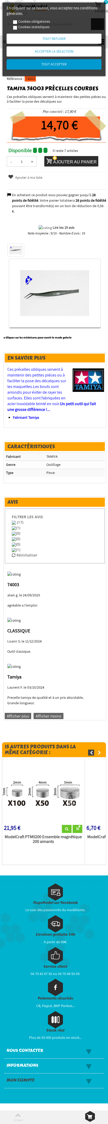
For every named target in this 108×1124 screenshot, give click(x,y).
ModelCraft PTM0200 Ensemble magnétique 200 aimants (43, 839)
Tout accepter (54, 64)
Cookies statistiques (34, 26)
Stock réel (55, 1030)
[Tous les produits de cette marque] (88, 380)
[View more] (67, 829)
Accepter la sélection (54, 51)
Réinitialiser (26, 555)
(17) (19, 522)
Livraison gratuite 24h (55, 934)
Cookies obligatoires (34, 21)
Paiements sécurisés (55, 998)
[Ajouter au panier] (77, 829)
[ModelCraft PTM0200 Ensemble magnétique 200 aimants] (43, 793)
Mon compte (20, 1080)
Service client (55, 966)
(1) (18, 527)
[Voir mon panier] (90, 1116)
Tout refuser (54, 38)
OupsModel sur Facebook (55, 902)
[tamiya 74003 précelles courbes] (15, 250)
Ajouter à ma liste (28, 177)
